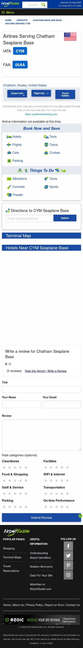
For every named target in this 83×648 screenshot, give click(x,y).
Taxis (53, 136)
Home (8, 20)
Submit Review (41, 517)
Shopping (9, 548)
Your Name (9, 397)
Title (5, 382)
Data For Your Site (41, 575)
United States (37, 85)
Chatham (9, 85)
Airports (22, 20)
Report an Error (54, 605)
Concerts (18, 186)
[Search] (43, 5)
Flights (17, 144)
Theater (17, 194)
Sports (53, 186)
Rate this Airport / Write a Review (46, 371)
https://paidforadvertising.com (41, 114)
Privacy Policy (34, 605)
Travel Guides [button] (65, 94)
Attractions (19, 178)
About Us (18, 605)
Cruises (54, 152)
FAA (6, 64)
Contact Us (73, 605)
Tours (53, 178)
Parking (17, 160)
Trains (53, 144)
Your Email (50, 397)
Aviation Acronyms (41, 566)
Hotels (16, 136)
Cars (15, 152)
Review (6, 416)
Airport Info (17, 93)
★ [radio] (4, 467)
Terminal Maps (12, 557)
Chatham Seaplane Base (47, 20)
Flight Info (39, 93)
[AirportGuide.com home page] (10, 3)
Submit (65, 218)
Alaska (22, 85)
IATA (7, 51)
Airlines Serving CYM (17, 23)
